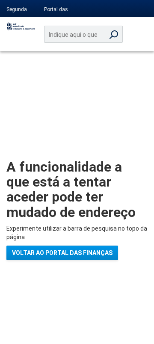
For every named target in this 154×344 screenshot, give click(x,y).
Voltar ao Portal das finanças (62, 252)
